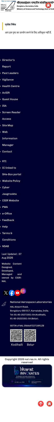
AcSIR (6, 92)
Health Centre (10, 86)
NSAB (5, 246)
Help (5, 226)
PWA (5, 207)
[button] (2, 8)
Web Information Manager (9, 138)
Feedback (8, 220)
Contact (7, 151)
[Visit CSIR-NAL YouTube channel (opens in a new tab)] (14, 293)
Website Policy (11, 180)
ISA (4, 105)
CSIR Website (10, 200)
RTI (4, 161)
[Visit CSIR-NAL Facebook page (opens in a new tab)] (9, 293)
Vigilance (8, 79)
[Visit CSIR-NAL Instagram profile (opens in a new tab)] (20, 293)
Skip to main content (8, 1)
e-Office (7, 213)
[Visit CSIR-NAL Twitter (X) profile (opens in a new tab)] (3, 293)
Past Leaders (10, 73)
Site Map (7, 125)
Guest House (10, 99)
